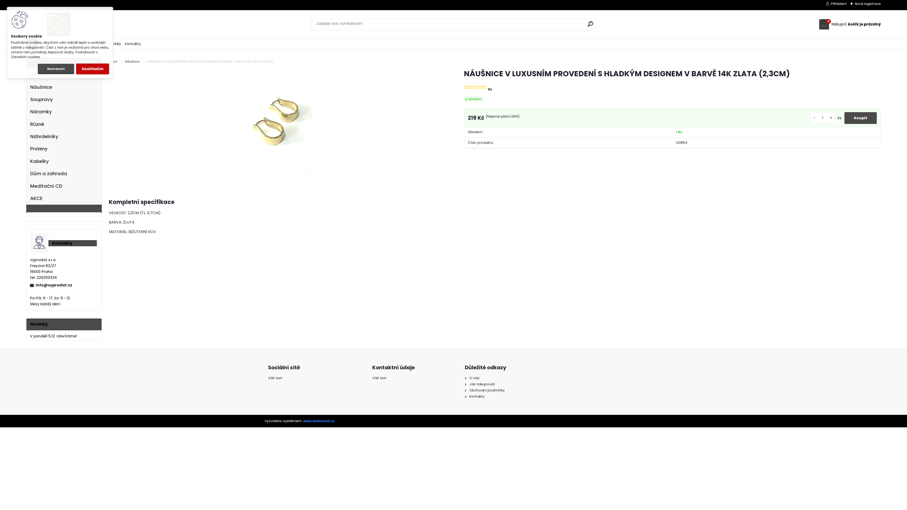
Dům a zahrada (48, 173)
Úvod (113, 61)
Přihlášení (839, 3)
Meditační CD (46, 186)
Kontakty (133, 43)
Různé (37, 124)
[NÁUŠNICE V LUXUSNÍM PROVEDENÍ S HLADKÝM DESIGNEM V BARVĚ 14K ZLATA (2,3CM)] (279, 128)
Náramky (41, 111)
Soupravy (41, 99)
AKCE (36, 198)
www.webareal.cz (319, 421)
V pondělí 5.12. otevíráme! (53, 336)
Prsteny (39, 148)
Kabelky (39, 161)
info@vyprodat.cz (54, 285)
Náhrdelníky (44, 136)
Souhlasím (92, 69)
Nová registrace (868, 3)
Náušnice (41, 87)
